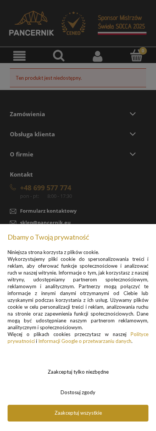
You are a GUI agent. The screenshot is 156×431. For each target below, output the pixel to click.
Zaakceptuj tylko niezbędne (78, 372)
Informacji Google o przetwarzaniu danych (84, 341)
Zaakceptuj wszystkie (78, 413)
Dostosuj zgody (78, 392)
